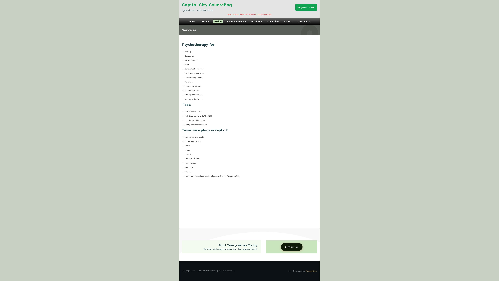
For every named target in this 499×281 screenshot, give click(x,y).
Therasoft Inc (311, 271)
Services (189, 30)
